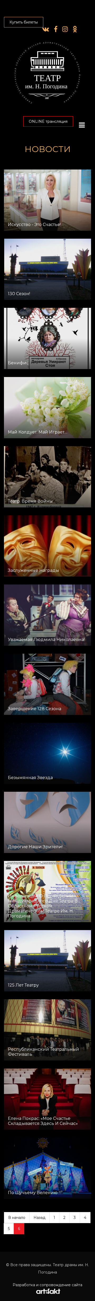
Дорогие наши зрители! (35, 846)
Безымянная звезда (30, 777)
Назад (39, 1217)
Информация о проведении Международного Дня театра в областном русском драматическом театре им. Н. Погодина (43, 905)
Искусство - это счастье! (34, 224)
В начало (16, 1217)
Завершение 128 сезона (34, 708)
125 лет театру (23, 985)
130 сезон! (19, 293)
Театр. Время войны (30, 501)
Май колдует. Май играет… (37, 432)
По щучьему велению (33, 1192)
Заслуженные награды (33, 570)
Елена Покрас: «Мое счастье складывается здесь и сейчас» (43, 1121)
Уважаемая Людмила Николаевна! (46, 639)
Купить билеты (24, 22)
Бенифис (18, 362)
